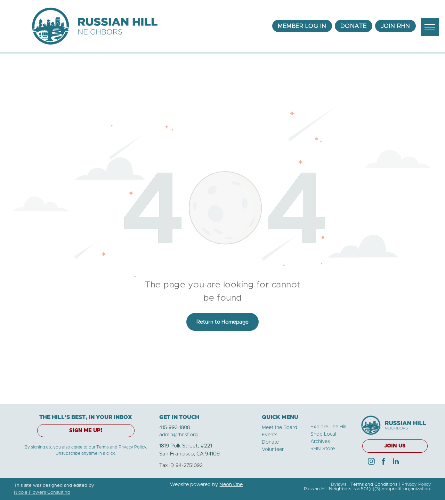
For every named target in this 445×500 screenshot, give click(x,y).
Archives (320, 441)
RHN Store (322, 448)
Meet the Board (279, 427)
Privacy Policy (416, 484)
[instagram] (371, 462)
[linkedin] (395, 462)
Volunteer (273, 449)
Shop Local (323, 434)
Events (269, 434)
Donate (270, 442)
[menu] (430, 27)
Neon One (231, 484)
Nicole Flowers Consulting (42, 492)
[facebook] (383, 462)
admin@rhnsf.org (178, 434)
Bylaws (338, 484)
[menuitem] (302, 26)
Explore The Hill (328, 426)
